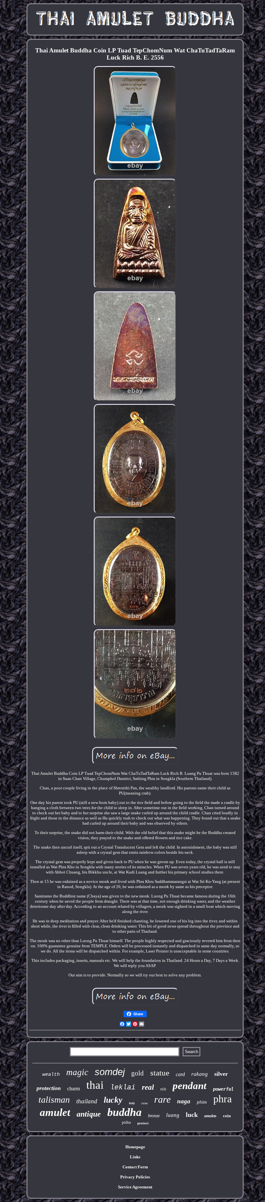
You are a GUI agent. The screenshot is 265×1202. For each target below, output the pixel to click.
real (148, 1087)
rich (163, 1089)
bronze (154, 1115)
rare (162, 1099)
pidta (126, 1122)
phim (202, 1102)
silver (221, 1074)
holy (132, 1103)
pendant (190, 1085)
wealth (51, 1074)
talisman (54, 1100)
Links (135, 1156)
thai (95, 1085)
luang (172, 1115)
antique (89, 1114)
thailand (86, 1101)
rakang (199, 1074)
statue (159, 1072)
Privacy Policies (135, 1176)
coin (227, 1115)
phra (222, 1099)
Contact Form (135, 1166)
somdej (110, 1072)
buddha (124, 1112)
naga (183, 1101)
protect (143, 1123)
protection (49, 1088)
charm (73, 1088)
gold (137, 1073)
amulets (210, 1116)
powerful (223, 1089)
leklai (122, 1088)
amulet (55, 1112)
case (144, 1103)
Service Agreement (135, 1187)
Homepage (135, 1146)
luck (192, 1114)
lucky (113, 1100)
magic (77, 1072)
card (180, 1074)
